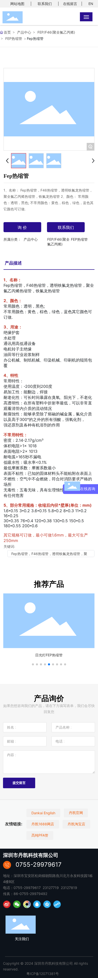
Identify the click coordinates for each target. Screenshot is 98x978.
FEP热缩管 (13, 38)
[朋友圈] (27, 904)
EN (90, 4)
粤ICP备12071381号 (42, 973)
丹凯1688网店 (42, 824)
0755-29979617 (39, 864)
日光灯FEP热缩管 (49, 655)
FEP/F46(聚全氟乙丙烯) (56, 32)
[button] (33, 664)
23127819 (69, 887)
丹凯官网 (76, 813)
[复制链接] (57, 904)
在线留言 (70, 4)
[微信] (17, 904)
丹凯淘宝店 (76, 824)
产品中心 (24, 32)
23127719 (51, 887)
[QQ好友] (37, 904)
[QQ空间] (47, 904)
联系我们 (45, 4)
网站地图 (17, 4)
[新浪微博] (7, 904)
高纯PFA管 (39, 835)
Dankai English (43, 813)
